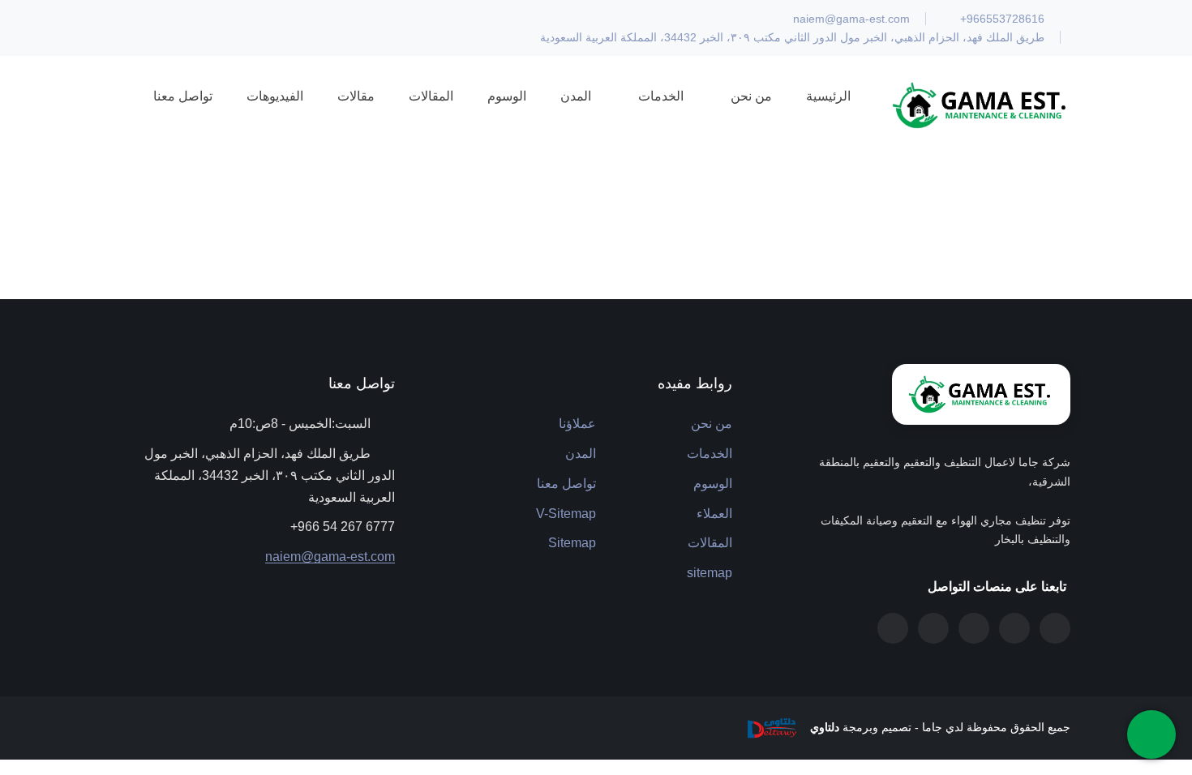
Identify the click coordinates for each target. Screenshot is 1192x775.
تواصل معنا (566, 483)
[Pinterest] (973, 628)
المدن (580, 453)
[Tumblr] (1014, 628)
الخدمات (709, 453)
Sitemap (572, 543)
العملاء (714, 513)
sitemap (709, 573)
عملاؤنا (577, 423)
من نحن (711, 423)
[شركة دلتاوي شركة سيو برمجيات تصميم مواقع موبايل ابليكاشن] (770, 727)
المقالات (710, 543)
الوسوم (712, 483)
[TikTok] (933, 628)
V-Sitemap (566, 513)
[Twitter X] (1055, 628)
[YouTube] (892, 628)
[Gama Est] (981, 104)
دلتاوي (824, 727)
